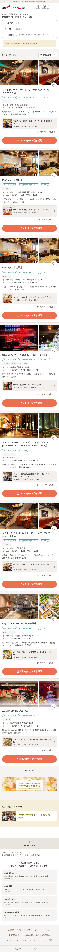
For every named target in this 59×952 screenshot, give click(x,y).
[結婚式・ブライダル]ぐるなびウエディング (17, 852)
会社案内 (11, 930)
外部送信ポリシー (15, 935)
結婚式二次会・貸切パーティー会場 (15, 855)
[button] (29, 876)
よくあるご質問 (46, 940)
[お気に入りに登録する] (54, 85)
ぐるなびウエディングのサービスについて (22, 940)
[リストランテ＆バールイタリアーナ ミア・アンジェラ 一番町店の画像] (29, 72)
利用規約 (20, 930)
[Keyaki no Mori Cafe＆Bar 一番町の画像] (29, 606)
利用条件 (29, 930)
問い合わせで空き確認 (31, 671)
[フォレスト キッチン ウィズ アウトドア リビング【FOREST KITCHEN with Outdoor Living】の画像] (29, 425)
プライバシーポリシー (43, 930)
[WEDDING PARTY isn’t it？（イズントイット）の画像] (29, 338)
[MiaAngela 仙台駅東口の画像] (29, 163)
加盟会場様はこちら (32, 935)
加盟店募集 (46, 935)
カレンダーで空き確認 (31, 140)
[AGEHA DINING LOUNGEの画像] (29, 694)
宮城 (32, 855)
